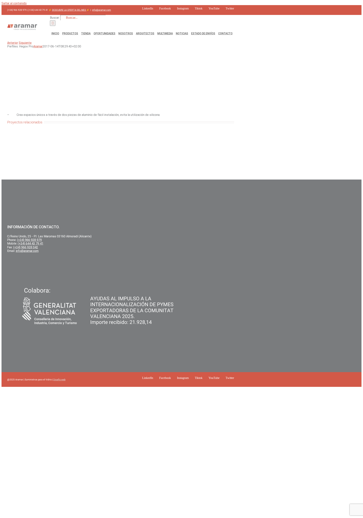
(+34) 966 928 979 (29, 240)
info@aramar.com (101, 10)
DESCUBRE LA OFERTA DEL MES (69, 10)
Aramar (38, 46)
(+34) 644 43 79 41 (30, 243)
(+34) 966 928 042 (25, 247)
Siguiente (25, 43)
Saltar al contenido (14, 3)
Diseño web (59, 379)
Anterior (12, 43)
